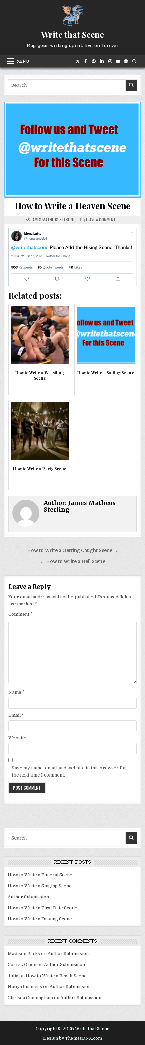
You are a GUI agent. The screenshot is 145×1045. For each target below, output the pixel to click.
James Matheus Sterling (53, 220)
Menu (22, 61)
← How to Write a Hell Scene (72, 561)
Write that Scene (72, 34)
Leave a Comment (101, 220)
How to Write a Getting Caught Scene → (72, 550)
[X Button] (77, 61)
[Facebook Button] (85, 61)
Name (16, 692)
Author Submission (28, 896)
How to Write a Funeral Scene (40, 874)
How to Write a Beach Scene (56, 975)
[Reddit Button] (126, 61)
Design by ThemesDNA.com (72, 1038)
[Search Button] (134, 61)
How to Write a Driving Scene (40, 918)
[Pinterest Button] (93, 61)
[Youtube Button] (118, 61)
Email (16, 715)
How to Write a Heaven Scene (72, 206)
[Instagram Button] (110, 61)
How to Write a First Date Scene (42, 907)
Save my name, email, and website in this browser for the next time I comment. (69, 771)
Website (17, 737)
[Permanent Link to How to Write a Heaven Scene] (72, 150)
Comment (20, 614)
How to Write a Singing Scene (40, 885)
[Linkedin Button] (101, 61)
